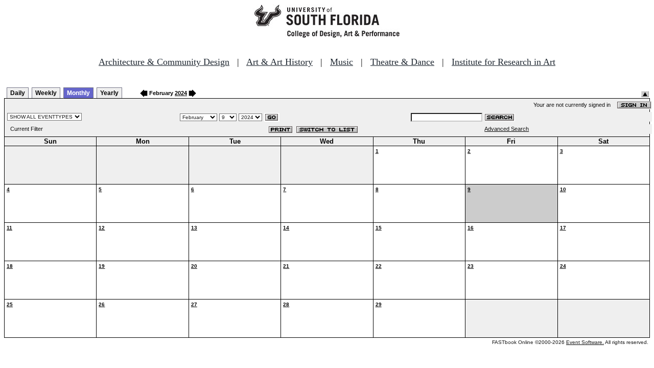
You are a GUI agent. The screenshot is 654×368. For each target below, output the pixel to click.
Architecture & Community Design (164, 62)
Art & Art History (279, 62)
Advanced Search (506, 129)
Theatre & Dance (402, 62)
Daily (17, 93)
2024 (181, 93)
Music (341, 62)
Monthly (78, 93)
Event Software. (585, 342)
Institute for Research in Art (503, 62)
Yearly (109, 93)
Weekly (46, 93)
